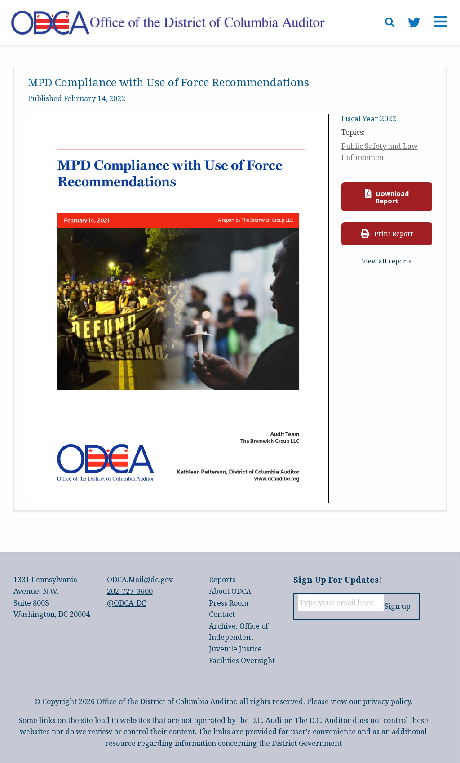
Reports (222, 580)
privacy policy (387, 701)
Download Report (391, 197)
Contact (222, 614)
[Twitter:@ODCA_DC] (414, 22)
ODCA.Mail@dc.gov (140, 580)
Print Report (392, 233)
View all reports (386, 261)
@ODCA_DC (126, 603)
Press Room (228, 603)
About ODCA (230, 591)
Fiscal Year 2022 (368, 119)
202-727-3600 (130, 591)
